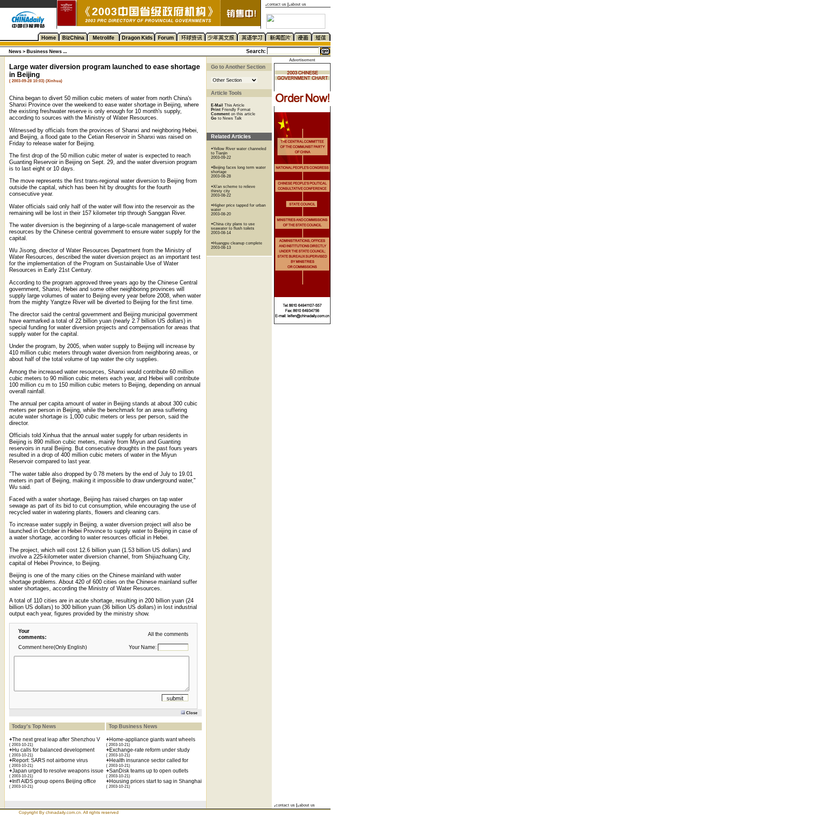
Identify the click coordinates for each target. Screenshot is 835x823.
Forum (166, 38)
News (16, 51)
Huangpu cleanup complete (237, 243)
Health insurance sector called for (148, 760)
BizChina (73, 38)
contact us (276, 4)
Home (48, 38)
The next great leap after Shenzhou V (56, 739)
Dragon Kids (137, 38)
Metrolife (103, 38)
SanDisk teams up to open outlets (148, 771)
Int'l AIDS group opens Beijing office (54, 781)
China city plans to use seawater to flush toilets (233, 226)
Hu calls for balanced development (53, 750)
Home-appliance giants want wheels (152, 739)
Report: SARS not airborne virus (50, 760)
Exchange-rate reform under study (149, 750)
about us (298, 4)
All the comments (168, 634)
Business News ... (46, 51)
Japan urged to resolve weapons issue (58, 771)
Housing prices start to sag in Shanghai (155, 781)
